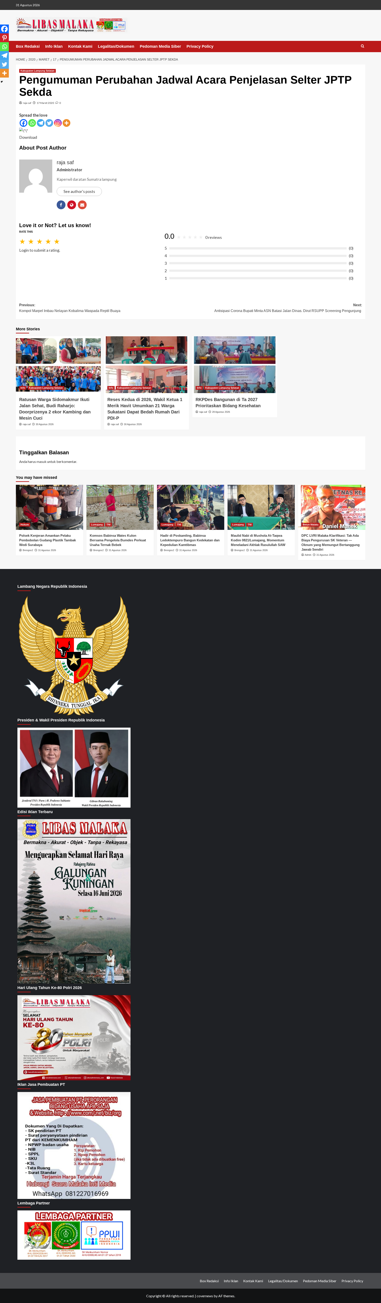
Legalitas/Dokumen (116, 46)
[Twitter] (49, 123)
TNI (108, 524)
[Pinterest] (4, 37)
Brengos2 (28, 550)
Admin (308, 555)
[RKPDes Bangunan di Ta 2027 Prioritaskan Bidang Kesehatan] (234, 364)
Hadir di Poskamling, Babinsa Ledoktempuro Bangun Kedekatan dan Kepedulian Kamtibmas (190, 540)
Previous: (69, 308)
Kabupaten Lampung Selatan (37, 70)
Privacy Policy (200, 46)
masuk (42, 461)
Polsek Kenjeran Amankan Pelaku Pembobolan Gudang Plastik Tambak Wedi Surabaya (47, 540)
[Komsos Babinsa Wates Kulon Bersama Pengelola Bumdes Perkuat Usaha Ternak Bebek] (120, 507)
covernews (205, 1296)
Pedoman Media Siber (160, 46)
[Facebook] (23, 123)
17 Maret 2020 (45, 103)
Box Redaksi (28, 46)
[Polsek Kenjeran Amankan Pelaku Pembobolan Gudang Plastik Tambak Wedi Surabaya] (49, 507)
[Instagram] (58, 123)
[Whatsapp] (32, 123)
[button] (362, 46)
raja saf (27, 103)
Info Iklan (54, 46)
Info (23, 387)
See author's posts (79, 191)
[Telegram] (41, 123)
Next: (288, 308)
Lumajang (97, 524)
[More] (66, 123)
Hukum (25, 524)
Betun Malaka (310, 524)
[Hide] (2, 82)
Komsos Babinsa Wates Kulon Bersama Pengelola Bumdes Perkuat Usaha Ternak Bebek (118, 540)
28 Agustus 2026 (221, 412)
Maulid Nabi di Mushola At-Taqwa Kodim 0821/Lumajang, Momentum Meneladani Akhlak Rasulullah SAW (258, 540)
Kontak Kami (80, 46)
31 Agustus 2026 (47, 550)
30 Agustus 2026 (45, 424)
